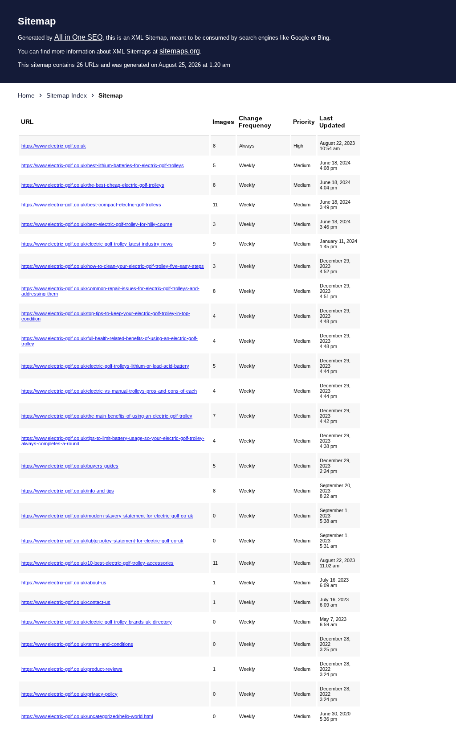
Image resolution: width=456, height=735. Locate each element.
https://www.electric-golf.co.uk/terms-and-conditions (77, 644)
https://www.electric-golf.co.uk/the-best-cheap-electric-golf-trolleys (92, 185)
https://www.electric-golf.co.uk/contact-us (65, 602)
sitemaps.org (179, 51)
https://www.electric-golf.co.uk (53, 145)
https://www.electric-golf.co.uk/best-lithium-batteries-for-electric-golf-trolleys (102, 165)
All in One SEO (78, 37)
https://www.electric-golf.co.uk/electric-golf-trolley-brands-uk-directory (96, 621)
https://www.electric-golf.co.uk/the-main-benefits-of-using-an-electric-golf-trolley (106, 416)
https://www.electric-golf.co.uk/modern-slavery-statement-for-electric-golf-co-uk (107, 515)
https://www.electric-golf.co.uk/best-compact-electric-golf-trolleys (91, 204)
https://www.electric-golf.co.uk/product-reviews (71, 669)
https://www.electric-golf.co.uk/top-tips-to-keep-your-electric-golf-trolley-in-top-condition (105, 316)
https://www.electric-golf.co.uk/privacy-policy (69, 694)
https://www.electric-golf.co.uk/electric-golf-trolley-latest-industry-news (97, 243)
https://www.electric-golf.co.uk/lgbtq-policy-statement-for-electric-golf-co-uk (102, 540)
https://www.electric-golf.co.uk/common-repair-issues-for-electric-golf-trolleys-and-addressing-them (110, 291)
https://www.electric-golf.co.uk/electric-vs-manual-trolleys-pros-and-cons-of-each (109, 391)
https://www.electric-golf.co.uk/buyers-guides (69, 465)
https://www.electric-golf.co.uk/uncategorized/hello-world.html (87, 716)
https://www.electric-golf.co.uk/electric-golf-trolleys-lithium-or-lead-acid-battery (105, 366)
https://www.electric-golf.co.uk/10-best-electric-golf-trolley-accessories (97, 563)
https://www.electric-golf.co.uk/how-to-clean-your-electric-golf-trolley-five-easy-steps (112, 266)
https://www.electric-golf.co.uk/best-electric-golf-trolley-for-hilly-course (96, 224)
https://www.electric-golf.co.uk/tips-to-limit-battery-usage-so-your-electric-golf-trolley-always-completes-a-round (112, 440)
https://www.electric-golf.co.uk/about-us (63, 582)
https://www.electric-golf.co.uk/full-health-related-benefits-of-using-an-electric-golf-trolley (109, 341)
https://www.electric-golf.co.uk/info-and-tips (67, 490)
